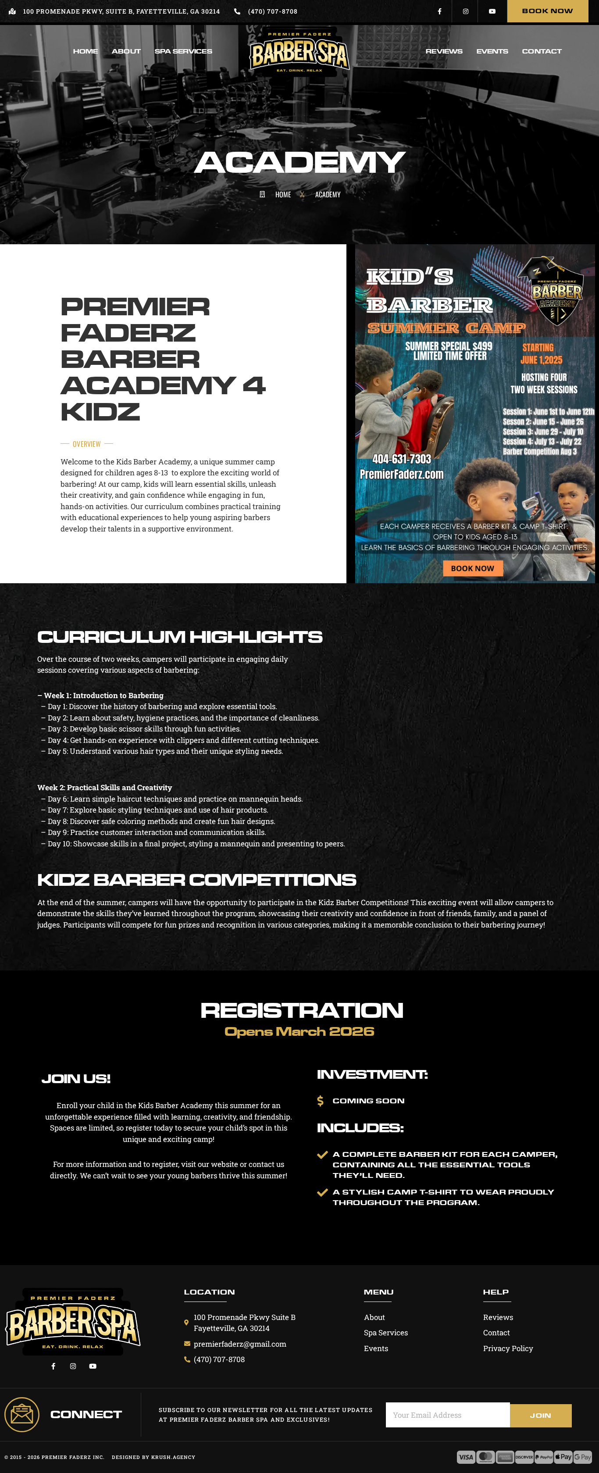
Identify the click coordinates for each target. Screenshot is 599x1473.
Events (492, 51)
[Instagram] (466, 11)
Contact (542, 51)
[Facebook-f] (440, 11)
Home (85, 51)
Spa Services (183, 51)
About (126, 51)
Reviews (444, 51)
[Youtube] (492, 11)
